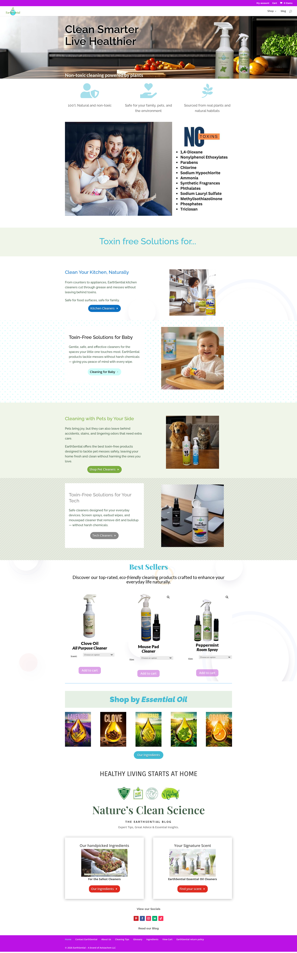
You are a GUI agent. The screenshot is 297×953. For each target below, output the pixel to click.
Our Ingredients (148, 755)
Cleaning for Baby (102, 372)
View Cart (167, 939)
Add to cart (90, 670)
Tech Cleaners (102, 535)
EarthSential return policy (190, 939)
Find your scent (191, 889)
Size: (131, 659)
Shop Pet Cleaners (102, 469)
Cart (274, 3)
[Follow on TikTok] (160, 918)
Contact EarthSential (86, 939)
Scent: (74, 656)
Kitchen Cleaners (102, 308)
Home (68, 939)
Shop (270, 11)
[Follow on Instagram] (148, 918)
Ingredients (152, 939)
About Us (106, 939)
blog (283, 11)
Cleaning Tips (122, 939)
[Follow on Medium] (154, 918)
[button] (168, 597)
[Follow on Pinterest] (136, 918)
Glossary (137, 939)
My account (262, 3)
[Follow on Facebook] (142, 918)
